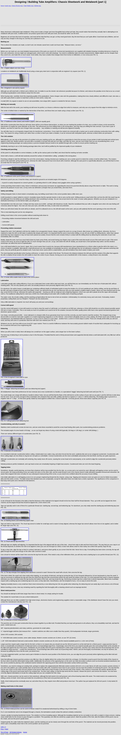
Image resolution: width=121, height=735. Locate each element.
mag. (9, 5)
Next (6, 729)
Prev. (2, 729)
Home (2, 5)
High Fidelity (27, 5)
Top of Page (4, 732)
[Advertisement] (38, 16)
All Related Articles (16, 732)
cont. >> (3, 727)
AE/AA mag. (38, 5)
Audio (6, 5)
